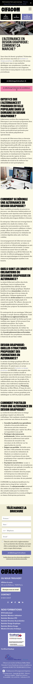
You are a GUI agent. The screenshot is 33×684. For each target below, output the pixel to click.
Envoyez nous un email (11, 589)
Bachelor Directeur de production (12, 621)
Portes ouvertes (5, 17)
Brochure (16, 17)
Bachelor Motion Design (9, 626)
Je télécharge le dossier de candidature (16, 88)
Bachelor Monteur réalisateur (11, 615)
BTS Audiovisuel (6, 613)
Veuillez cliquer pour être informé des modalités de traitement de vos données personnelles (16, 558)
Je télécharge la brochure (15, 81)
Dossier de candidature (27, 17)
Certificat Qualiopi (7, 649)
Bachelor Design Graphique (10, 623)
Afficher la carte (6, 582)
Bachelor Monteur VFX (9, 618)
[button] (3, 671)
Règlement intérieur (22, 675)
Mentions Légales (10, 675)
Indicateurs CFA (25, 677)
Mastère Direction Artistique (11, 629)
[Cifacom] (10, 9)
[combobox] (4, 530)
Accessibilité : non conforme (11, 677)
